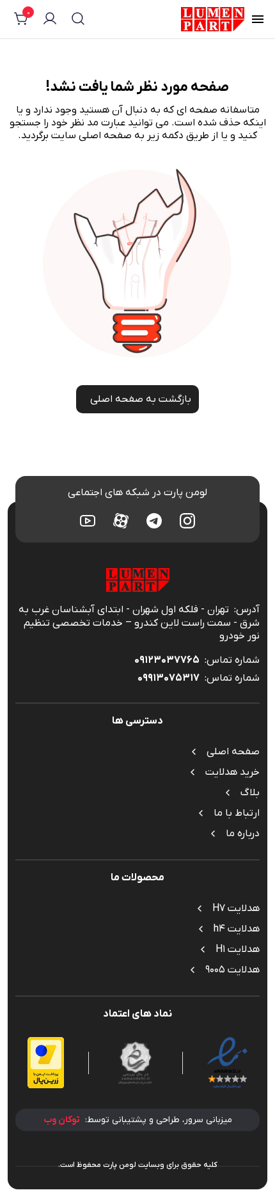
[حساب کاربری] (50, 20)
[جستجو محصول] (78, 20)
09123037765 (167, 660)
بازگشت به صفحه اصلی (140, 399)
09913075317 (169, 678)
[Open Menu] (257, 21)
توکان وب (61, 1120)
